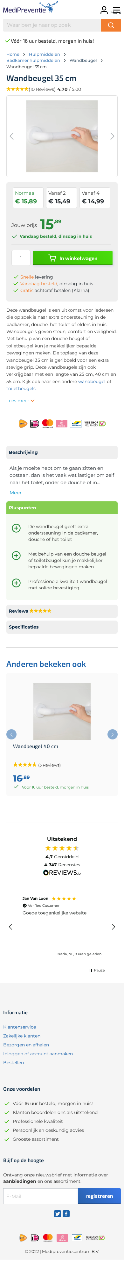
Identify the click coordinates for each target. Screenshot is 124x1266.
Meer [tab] (16, 493)
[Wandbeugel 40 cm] (62, 711)
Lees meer (18, 401)
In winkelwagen (78, 258)
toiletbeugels (21, 388)
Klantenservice (19, 1027)
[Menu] (115, 8)
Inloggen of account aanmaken (38, 1054)
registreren (99, 1196)
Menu (115, 12)
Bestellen (13, 1063)
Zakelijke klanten (21, 1036)
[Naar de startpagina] (27, 8)
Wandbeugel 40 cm (35, 746)
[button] (10, 927)
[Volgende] (112, 136)
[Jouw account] (103, 8)
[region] (62, 926)
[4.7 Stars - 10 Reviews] (40, 611)
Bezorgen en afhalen (26, 1045)
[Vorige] (11, 136)
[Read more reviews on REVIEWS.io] (62, 873)
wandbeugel (92, 381)
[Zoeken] (111, 25)
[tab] (62, 452)
